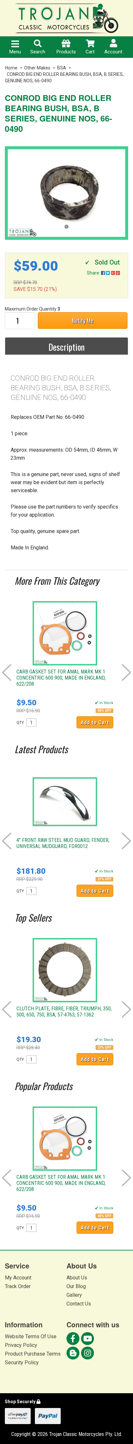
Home (11, 67)
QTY (20, 722)
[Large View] (66, 193)
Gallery (74, 1295)
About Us (76, 1278)
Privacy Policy (21, 1345)
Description (66, 346)
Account (113, 52)
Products (66, 52)
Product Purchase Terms (33, 1354)
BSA (61, 67)
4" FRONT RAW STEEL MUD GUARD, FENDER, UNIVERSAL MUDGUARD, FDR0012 (62, 843)
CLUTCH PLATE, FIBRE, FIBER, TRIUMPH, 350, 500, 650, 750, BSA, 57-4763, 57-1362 (64, 1012)
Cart (90, 52)
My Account (18, 1278)
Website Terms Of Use (30, 1336)
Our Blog (76, 1286)
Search (37, 52)
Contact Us (78, 1304)
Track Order (18, 1286)
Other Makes (37, 67)
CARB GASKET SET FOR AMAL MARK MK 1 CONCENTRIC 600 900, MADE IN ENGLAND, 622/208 (61, 678)
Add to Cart (95, 722)
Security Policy (22, 1362)
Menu (15, 52)
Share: (94, 272)
